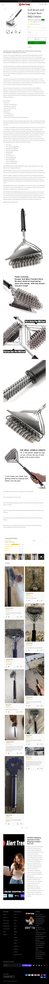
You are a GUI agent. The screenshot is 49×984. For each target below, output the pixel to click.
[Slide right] (23, 31)
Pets (15, 923)
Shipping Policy (6, 926)
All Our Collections (18, 954)
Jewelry (15, 937)
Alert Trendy (8, 981)
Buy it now (36, 42)
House (15, 926)
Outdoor (15, 931)
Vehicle (15, 943)
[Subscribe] (19, 965)
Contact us (5, 917)
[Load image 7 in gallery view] (19, 31)
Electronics (16, 946)
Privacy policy (6, 923)
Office (15, 928)
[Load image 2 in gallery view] (11, 31)
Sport (15, 934)
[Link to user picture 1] (14, 586)
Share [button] (30, 47)
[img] (14, 611)
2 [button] (23, 827)
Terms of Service (6, 928)
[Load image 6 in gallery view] (15, 31)
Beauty (15, 917)
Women (15, 920)
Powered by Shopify (13, 981)
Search (4, 931)
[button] (2, 4)
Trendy (15, 951)
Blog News (5, 934)
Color (29, 26)
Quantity (29, 32)
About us (5, 914)
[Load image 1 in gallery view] (8, 31)
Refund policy (6, 920)
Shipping (35, 21)
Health (15, 914)
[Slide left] (4, 31)
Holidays (16, 940)
